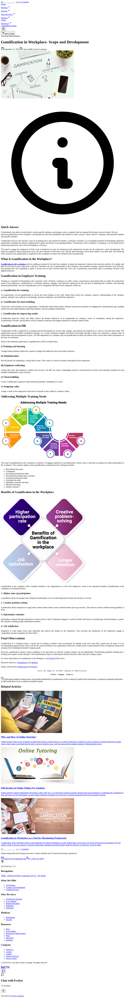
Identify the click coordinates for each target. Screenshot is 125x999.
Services (4, 11)
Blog (8, 929)
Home (3, 4)
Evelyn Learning (17, 996)
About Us (9, 950)
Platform (4, 18)
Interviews (10, 938)
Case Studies (11, 931)
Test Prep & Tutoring (14, 899)
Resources (5, 24)
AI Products (10, 885)
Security (9, 920)
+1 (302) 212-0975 (36, 859)
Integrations (10, 917)
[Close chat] (3, 991)
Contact (4, 26)
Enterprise (10, 908)
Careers (9, 952)
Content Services (12, 890)
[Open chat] (3, 971)
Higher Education (13, 903)
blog (49, 671)
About (3, 20)
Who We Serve (7, 14)
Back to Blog (9, 34)
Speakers (9, 940)
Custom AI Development (15, 887)
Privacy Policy (11, 958)
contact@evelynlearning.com (15, 859)
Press (8, 936)
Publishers (10, 906)
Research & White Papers (16, 933)
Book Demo (11, 26)
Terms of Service (12, 956)
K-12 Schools (11, 901)
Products (4, 8)
